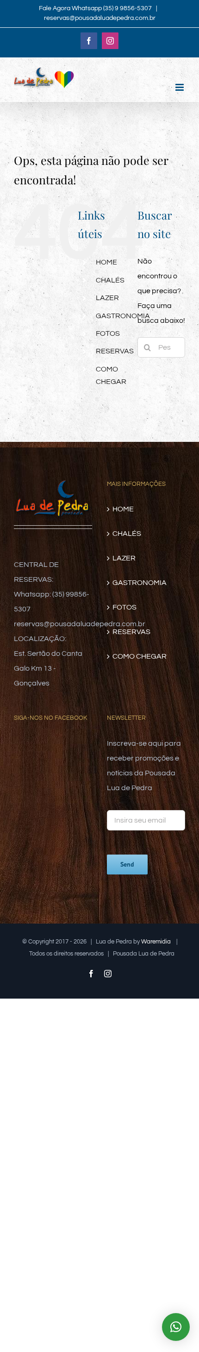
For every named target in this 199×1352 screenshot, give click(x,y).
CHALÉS (110, 280)
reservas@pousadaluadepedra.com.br (99, 18)
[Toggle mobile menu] (180, 87)
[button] (176, 1327)
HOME (106, 262)
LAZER (107, 298)
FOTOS (108, 333)
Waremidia (156, 941)
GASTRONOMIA (123, 316)
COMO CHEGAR (139, 656)
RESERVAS (115, 351)
